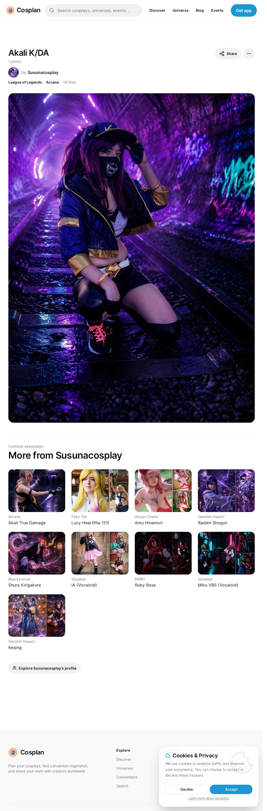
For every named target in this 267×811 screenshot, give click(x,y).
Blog (200, 10)
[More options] (249, 53)
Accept (231, 789)
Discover (157, 10)
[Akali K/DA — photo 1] (131, 258)
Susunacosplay (43, 72)
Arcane (52, 82)
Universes (124, 768)
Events (217, 10)
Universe (181, 10)
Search (122, 786)
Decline (186, 789)
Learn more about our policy (209, 798)
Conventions (126, 777)
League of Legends (25, 82)
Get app (244, 10)
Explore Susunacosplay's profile (47, 668)
